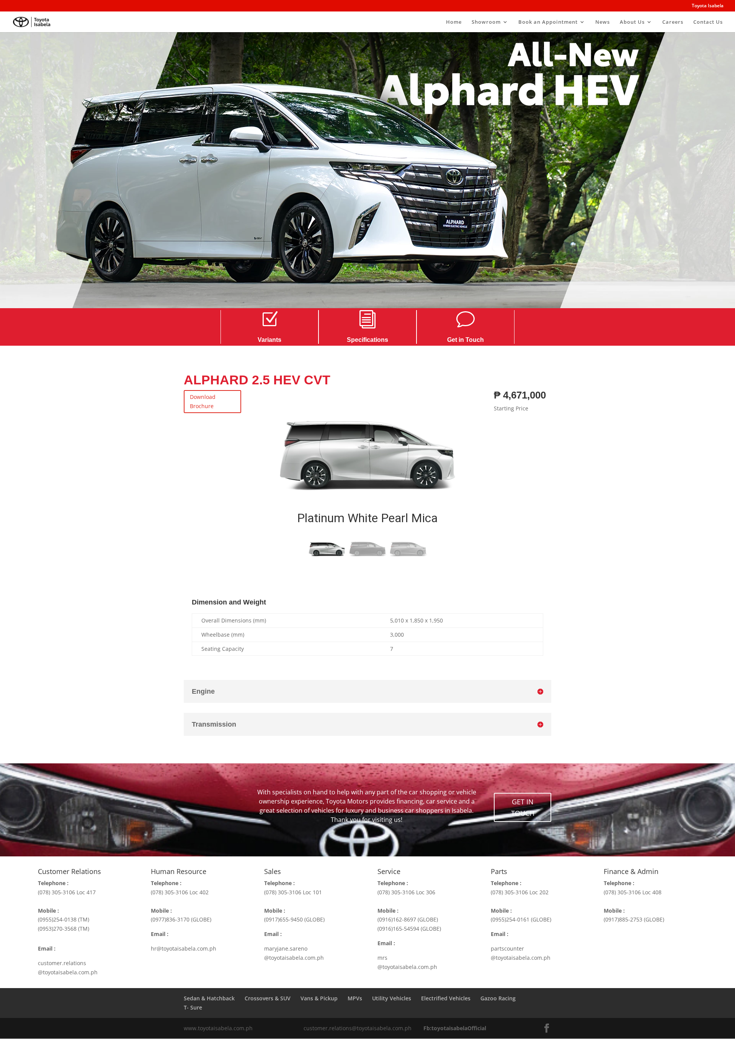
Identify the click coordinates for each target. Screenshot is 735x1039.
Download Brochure (203, 401)
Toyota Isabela (708, 6)
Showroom (486, 22)
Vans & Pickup (319, 998)
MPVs (355, 998)
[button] (273, 462)
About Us (632, 22)
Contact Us (708, 22)
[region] (367, 476)
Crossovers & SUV (268, 998)
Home (454, 22)
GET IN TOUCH (522, 807)
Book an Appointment (548, 22)
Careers (672, 22)
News (602, 22)
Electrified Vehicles (445, 998)
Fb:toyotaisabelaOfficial (454, 1028)
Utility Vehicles (391, 998)
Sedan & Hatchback (209, 998)
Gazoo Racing (498, 998)
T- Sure (193, 1007)
